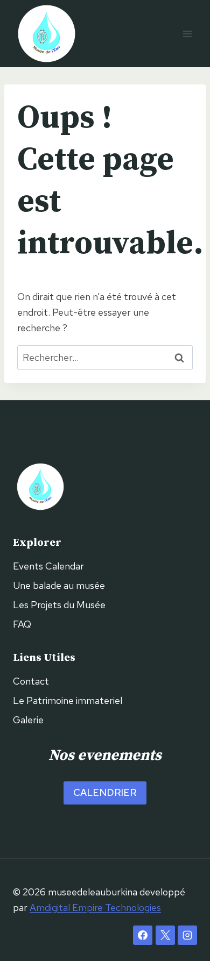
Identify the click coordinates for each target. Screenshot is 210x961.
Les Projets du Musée (59, 605)
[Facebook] (142, 935)
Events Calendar (48, 566)
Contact (31, 681)
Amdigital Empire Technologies (95, 907)
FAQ (22, 624)
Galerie (28, 720)
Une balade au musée (59, 585)
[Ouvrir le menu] (187, 33)
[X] (165, 935)
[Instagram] (187, 935)
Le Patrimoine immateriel (67, 700)
